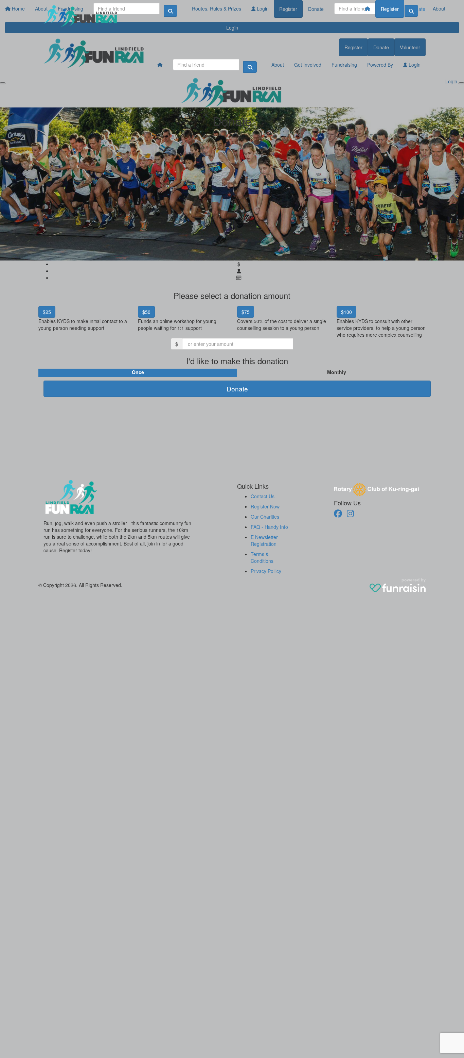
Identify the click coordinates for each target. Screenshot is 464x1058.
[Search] (250, 67)
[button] (83, 321)
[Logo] (80, 16)
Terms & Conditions (262, 557)
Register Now (265, 506)
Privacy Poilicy (266, 571)
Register (390, 8)
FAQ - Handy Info (269, 526)
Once (138, 372)
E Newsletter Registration (264, 540)
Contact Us (262, 496)
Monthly (336, 372)
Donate (417, 8)
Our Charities (265, 516)
